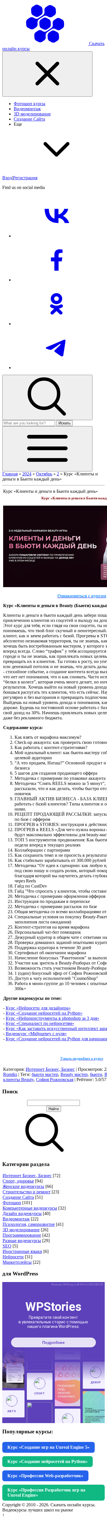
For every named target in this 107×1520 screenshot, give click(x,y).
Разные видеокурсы (22, 1240)
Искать (64, 423)
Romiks (10, 1074)
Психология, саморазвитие (29, 1224)
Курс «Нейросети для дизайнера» (38, 1008)
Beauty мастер (74, 1074)
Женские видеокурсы (23, 1186)
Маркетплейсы (17, 1262)
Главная (10, 473)
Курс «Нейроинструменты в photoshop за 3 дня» (52, 1018)
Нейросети (13, 1256)
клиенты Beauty (18, 1079)
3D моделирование (21, 1229)
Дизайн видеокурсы (22, 1213)
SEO (7, 1246)
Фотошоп (12, 1202)
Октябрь (44, 473)
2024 (26, 473)
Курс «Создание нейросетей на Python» (44, 1013)
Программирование (22, 1235)
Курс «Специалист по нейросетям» (40, 1023)
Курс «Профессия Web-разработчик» (45, 1475)
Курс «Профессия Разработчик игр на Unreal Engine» (46, 1492)
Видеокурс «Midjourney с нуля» (36, 1033)
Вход (7, 177)
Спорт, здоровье (18, 1181)
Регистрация (25, 177)
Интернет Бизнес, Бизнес (50, 1069)
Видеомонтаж (16, 1218)
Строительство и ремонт (27, 1191)
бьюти (96, 1074)
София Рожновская (54, 1079)
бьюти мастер (45, 1074)
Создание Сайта (18, 1197)
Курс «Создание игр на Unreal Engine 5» (48, 1447)
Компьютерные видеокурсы (30, 1208)
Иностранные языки (22, 1251)
